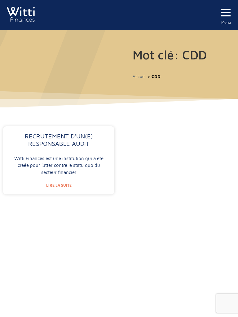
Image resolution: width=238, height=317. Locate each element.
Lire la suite (59, 185)
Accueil (139, 76)
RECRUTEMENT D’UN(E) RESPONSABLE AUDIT (59, 139)
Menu (226, 22)
